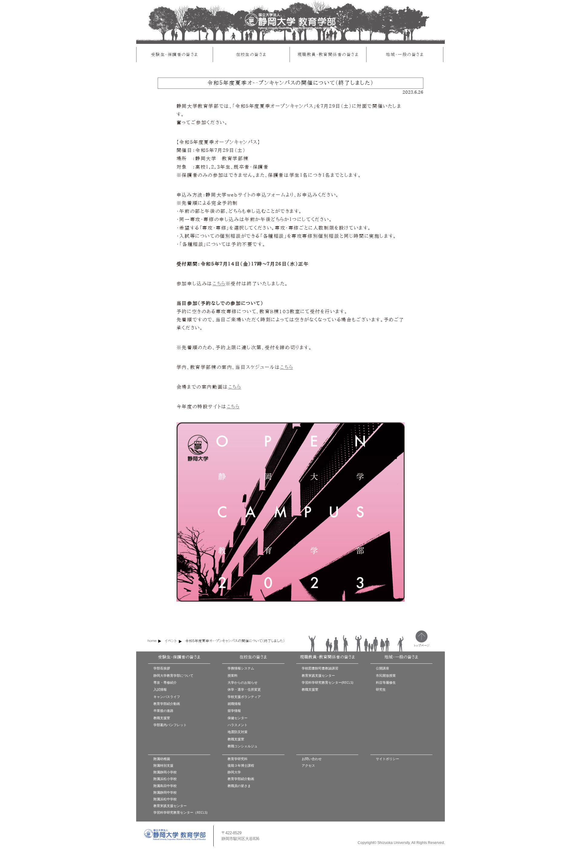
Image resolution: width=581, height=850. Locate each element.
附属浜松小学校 (165, 778)
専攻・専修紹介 (165, 682)
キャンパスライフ (166, 696)
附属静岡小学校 (165, 772)
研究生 (381, 689)
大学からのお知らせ (243, 682)
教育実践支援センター (318, 675)
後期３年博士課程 (241, 765)
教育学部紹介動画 (166, 703)
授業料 (233, 675)
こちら (218, 283)
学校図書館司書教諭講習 (320, 668)
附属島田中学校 (165, 785)
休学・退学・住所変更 (244, 689)
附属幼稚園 (161, 758)
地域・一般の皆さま (405, 54)
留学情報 (234, 710)
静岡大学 (234, 772)
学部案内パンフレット (170, 724)
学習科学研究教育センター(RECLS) (327, 682)
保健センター (238, 718)
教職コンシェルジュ (243, 746)
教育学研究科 (238, 758)
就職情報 (234, 703)
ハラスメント (238, 724)
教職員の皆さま (239, 785)
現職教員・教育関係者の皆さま (328, 54)
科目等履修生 (386, 682)
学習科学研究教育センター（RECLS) (180, 812)
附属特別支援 (163, 765)
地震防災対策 (238, 731)
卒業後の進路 (163, 710)
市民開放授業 (386, 675)
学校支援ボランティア (244, 696)
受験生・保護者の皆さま (174, 54)
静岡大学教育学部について (173, 675)
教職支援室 (161, 718)
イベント (171, 640)
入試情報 (160, 689)
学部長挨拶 (161, 668)
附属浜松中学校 (165, 799)
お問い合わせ (312, 758)
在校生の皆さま (251, 54)
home (151, 640)
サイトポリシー (387, 758)
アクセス (308, 765)
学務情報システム (241, 668)
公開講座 (382, 668)
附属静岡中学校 (165, 792)
